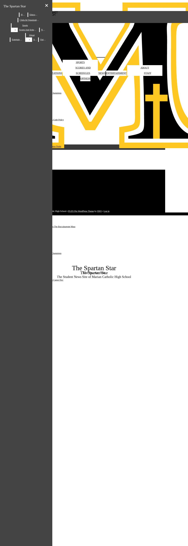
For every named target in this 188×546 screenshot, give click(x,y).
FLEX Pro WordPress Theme (81, 211)
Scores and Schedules (29, 30)
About (145, 67)
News (101, 73)
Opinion (85, 78)
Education (34, 14)
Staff (147, 73)
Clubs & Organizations (30, 20)
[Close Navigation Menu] (46, 5)
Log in (106, 211)
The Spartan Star (14, 6)
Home (23, 14)
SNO (99, 211)
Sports (80, 62)
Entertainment (116, 73)
